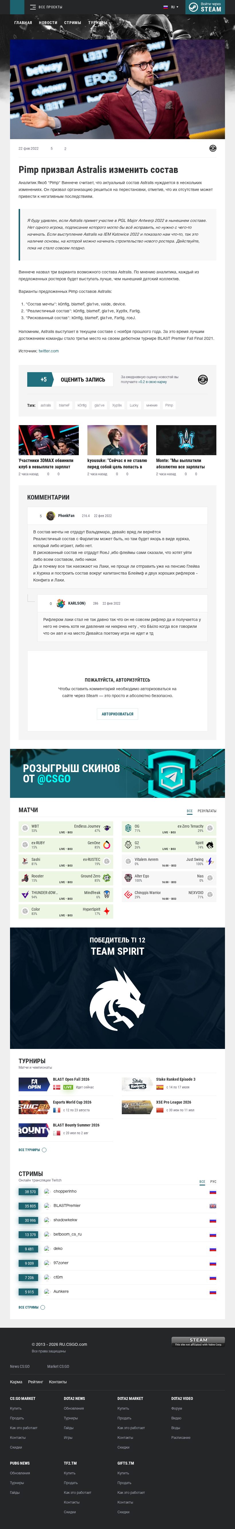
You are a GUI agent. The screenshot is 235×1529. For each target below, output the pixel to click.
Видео (176, 1418)
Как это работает (24, 1428)
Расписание (180, 1437)
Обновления (74, 1408)
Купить (15, 1408)
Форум (176, 1408)
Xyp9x (117, 405)
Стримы (72, 22)
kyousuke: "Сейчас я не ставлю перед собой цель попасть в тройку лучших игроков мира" (117, 463)
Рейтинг (35, 1382)
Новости (48, 22)
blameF (64, 405)
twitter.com (49, 351)
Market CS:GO (58, 1366)
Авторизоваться (117, 714)
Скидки (16, 1447)
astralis (46, 405)
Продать (17, 1418)
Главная (23, 22)
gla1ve (99, 405)
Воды (175, 1428)
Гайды (68, 1428)
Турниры (97, 22)
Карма (16, 1382)
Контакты (58, 1382)
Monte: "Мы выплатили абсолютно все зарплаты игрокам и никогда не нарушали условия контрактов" (180, 463)
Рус (213, 1182)
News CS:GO (20, 1366)
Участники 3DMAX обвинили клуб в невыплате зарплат (46, 463)
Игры (68, 1437)
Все (190, 811)
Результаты (207, 811)
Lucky (134, 405)
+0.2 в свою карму (152, 382)
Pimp (169, 405)
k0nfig (82, 405)
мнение (151, 405)
